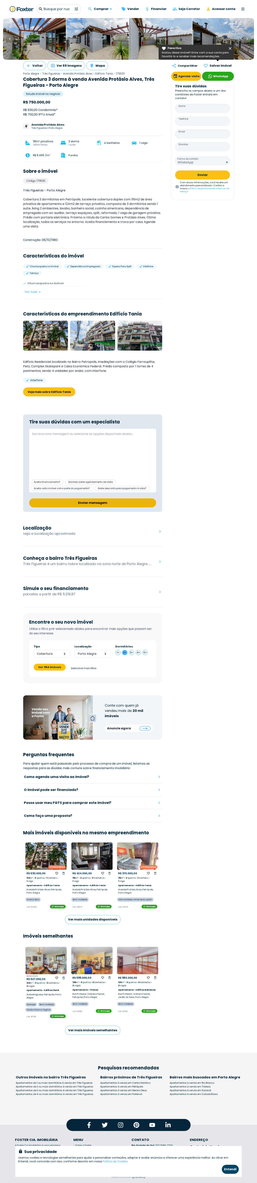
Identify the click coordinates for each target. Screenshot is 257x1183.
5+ (145, 652)
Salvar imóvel (221, 65)
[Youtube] (152, 1125)
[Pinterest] (136, 1125)
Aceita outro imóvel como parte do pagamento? (62, 488)
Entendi (230, 1169)
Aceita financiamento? (47, 482)
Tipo (37, 646)
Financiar (159, 9)
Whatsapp (59, 906)
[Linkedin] (168, 1125)
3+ (131, 652)
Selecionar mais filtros (84, 668)
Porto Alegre (31, 73)
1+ (118, 652)
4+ (138, 652)
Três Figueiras (51, 73)
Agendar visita (188, 76)
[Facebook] (89, 1125)
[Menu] (242, 9)
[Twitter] (104, 1125)
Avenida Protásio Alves (77, 73)
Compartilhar (188, 66)
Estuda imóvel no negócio (43, 94)
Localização (83, 646)
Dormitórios (124, 646)
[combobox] (202, 160)
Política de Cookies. (115, 1161)
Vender (133, 9)
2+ (124, 652)
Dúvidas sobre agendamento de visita (90, 482)
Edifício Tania (104, 73)
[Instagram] (120, 1125)
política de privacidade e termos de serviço (204, 190)
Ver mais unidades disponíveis (92, 919)
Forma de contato (187, 158)
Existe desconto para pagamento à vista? (122, 488)
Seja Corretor (189, 9)
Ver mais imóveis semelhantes (92, 1030)
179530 (120, 73)
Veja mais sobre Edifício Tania (49, 392)
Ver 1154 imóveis (49, 667)
